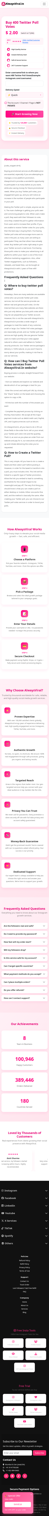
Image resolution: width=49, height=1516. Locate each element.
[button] (24, 1190)
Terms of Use (24, 1271)
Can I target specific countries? (18, 966)
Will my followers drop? (15, 950)
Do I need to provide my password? (20, 934)
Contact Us (24, 1281)
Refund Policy (24, 1260)
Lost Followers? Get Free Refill (24, 1288)
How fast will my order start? (17, 942)
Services (24, 1309)
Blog (24, 1312)
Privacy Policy (24, 1267)
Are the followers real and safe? (19, 926)
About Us (24, 1305)
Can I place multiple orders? (17, 982)
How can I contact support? (17, 998)
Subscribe (39, 1453)
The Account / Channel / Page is (23, 104)
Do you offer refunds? (14, 990)
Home (24, 1302)
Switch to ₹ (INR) (27, 33)
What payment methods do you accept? (22, 974)
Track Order (24, 1285)
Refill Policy (24, 1264)
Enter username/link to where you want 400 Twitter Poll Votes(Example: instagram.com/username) (23, 75)
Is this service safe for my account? (20, 958)
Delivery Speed (12, 89)
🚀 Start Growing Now (25, 114)
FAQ (24, 1291)
